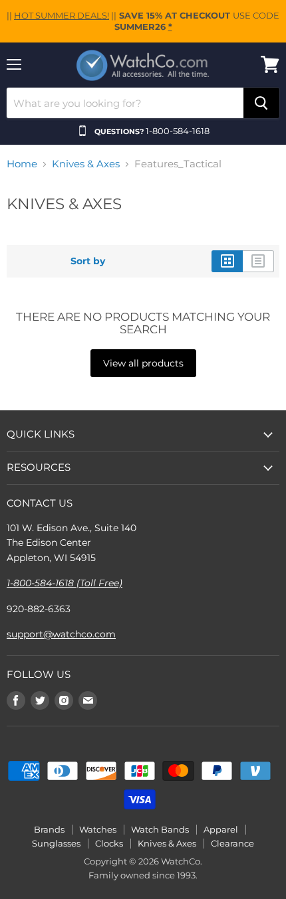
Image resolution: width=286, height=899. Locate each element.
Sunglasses (56, 843)
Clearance (232, 843)
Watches (97, 829)
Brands (49, 829)
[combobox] (125, 103)
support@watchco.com (61, 634)
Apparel (221, 829)
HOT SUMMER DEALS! (61, 15)
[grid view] (227, 261)
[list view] (258, 261)
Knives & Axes (86, 163)
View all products (143, 363)
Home (22, 163)
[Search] (261, 103)
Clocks (109, 843)
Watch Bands (160, 829)
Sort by (88, 261)
